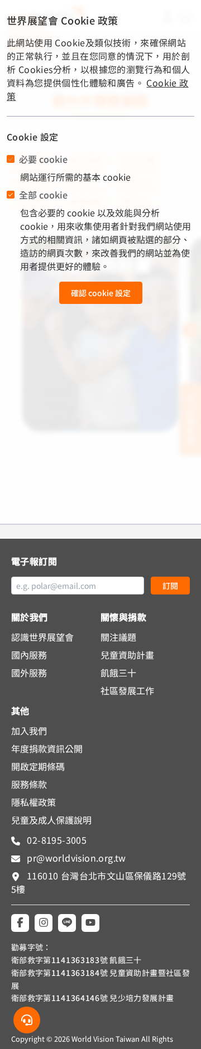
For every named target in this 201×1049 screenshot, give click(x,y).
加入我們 (29, 730)
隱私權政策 (33, 802)
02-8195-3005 (56, 840)
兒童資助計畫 (127, 654)
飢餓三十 (118, 672)
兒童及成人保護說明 (51, 819)
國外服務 (29, 672)
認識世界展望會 (42, 637)
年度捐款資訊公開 (47, 748)
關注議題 (118, 637)
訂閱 (170, 585)
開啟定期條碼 (38, 766)
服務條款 (29, 784)
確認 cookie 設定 (101, 292)
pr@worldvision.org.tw (75, 857)
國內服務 (29, 654)
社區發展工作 (127, 690)
